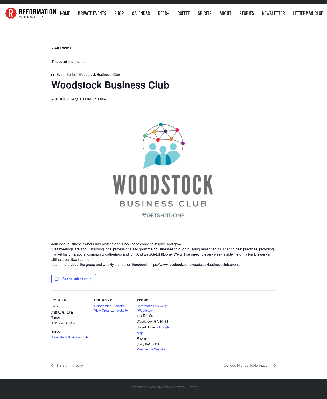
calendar (141, 13)
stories (246, 13)
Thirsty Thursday (69, 365)
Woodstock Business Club (69, 337)
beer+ (163, 13)
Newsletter (273, 13)
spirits (205, 13)
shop (119, 13)
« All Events (61, 47)
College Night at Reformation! (247, 365)
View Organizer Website (111, 310)
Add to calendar (74, 278)
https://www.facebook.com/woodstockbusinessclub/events (194, 264)
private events (92, 13)
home (65, 13)
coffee (183, 13)
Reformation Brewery (109, 306)
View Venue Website (151, 349)
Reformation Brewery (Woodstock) (152, 308)
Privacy (193, 387)
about (225, 13)
